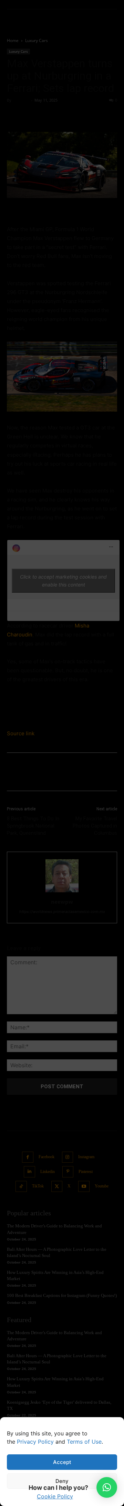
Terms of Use (84, 1441)
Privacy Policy (35, 1441)
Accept (62, 1462)
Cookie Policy (55, 1496)
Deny (62, 1481)
